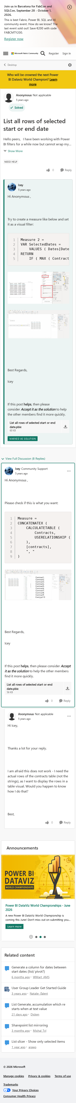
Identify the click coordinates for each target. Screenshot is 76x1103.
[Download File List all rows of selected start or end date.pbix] (65, 426)
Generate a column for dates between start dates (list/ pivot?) (39, 969)
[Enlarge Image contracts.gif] (38, 585)
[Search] (42, 53)
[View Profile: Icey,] (12, 187)
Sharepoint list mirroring (30, 1025)
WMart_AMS (41, 977)
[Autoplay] (31, 937)
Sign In (66, 53)
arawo (32, 1047)
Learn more (14, 921)
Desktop (12, 64)
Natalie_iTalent (39, 993)
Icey (20, 185)
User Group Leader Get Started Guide (39, 988)
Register (54, 53)
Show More (15, 151)
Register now (13, 38)
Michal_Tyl (39, 1031)
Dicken (35, 1014)
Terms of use (63, 1076)
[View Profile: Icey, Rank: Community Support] (9, 471)
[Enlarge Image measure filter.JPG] (38, 288)
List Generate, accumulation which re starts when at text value (38, 1006)
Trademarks (10, 1084)
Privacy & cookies (39, 1076)
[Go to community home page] (24, 53)
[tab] (36, 937)
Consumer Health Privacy (19, 1096)
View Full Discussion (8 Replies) (25, 458)
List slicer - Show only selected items (38, 1041)
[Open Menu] (70, 65)
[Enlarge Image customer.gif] (38, 324)
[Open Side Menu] (5, 53)
